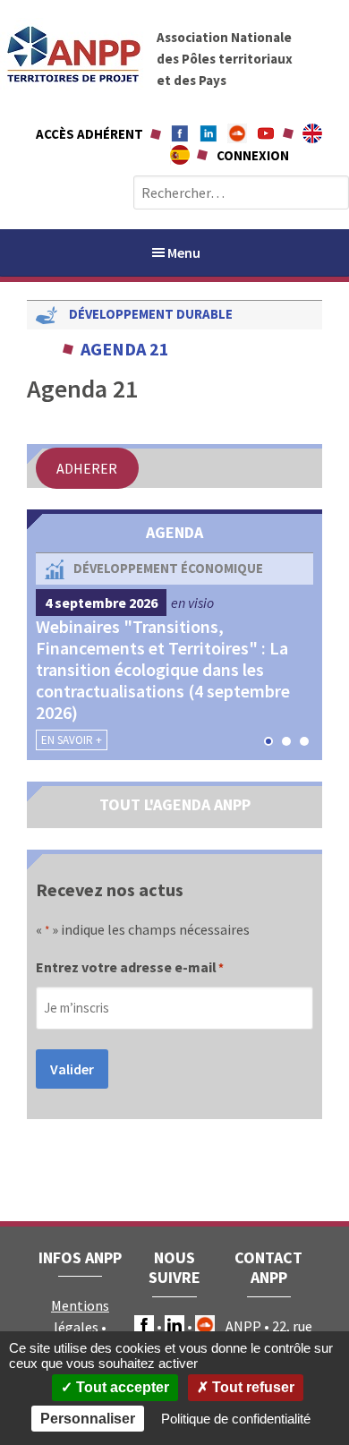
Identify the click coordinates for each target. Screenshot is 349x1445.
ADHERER (86, 468)
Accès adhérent (89, 133)
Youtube (266, 133)
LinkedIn (174, 1325)
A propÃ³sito (180, 155)
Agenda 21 (125, 349)
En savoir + (71, 740)
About (312, 133)
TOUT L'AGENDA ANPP (175, 804)
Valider (72, 1069)
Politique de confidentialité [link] (236, 1418)
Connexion (253, 155)
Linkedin (208, 133)
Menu (183, 252)
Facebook (180, 133)
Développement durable (151, 313)
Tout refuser (251, 1387)
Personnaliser (87, 1418)
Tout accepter (120, 1387)
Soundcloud (237, 133)
